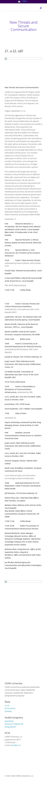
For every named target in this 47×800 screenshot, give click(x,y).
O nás (7, 705)
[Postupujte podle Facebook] (7, 752)
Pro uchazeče (10, 708)
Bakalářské (9, 721)
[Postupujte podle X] (11, 752)
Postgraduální (10, 727)
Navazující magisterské (14, 724)
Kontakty (8, 711)
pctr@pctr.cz (16, 745)
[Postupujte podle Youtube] (16, 752)
